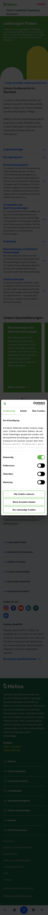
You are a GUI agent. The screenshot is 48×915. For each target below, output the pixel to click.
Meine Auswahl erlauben (24, 502)
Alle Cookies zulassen (24, 494)
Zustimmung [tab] (9, 411)
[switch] (41, 465)
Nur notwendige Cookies (24, 510)
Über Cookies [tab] (38, 411)
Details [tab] (23, 411)
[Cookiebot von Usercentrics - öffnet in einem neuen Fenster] (34, 403)
